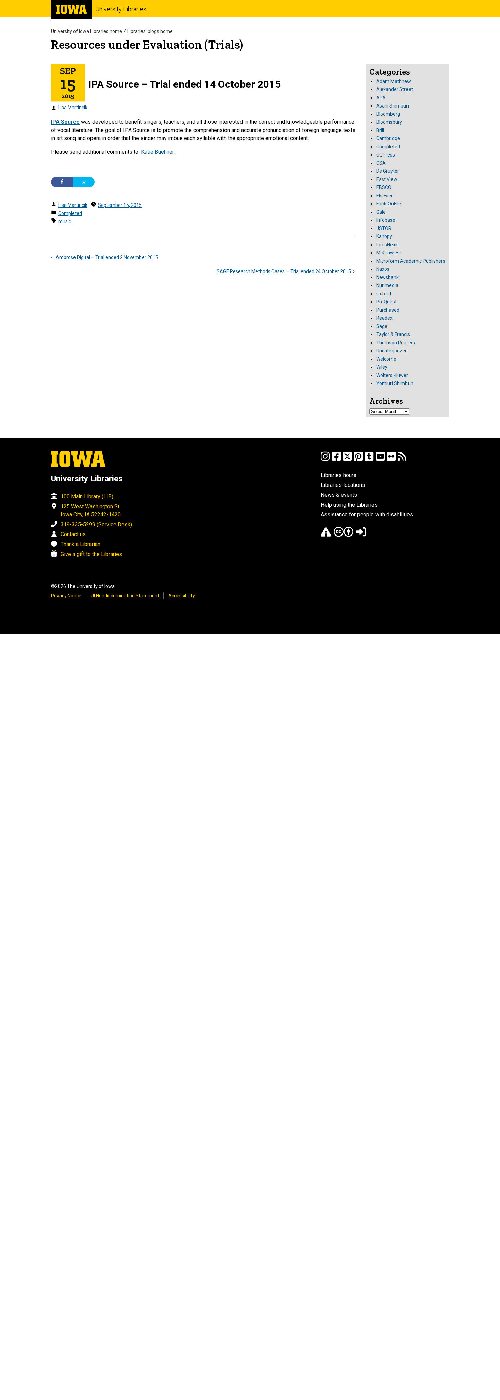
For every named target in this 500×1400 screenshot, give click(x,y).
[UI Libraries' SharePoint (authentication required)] (361, 535)
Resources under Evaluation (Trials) (147, 44)
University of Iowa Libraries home (86, 31)
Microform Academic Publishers (410, 261)
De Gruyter (387, 171)
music (64, 221)
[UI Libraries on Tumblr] (369, 459)
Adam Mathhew (393, 81)
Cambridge (388, 138)
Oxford (383, 293)
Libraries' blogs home (150, 31)
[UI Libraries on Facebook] (336, 459)
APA (381, 97)
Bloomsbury (389, 122)
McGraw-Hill (389, 253)
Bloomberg (388, 114)
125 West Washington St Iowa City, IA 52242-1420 (91, 510)
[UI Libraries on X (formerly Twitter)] (347, 459)
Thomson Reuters (395, 342)
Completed (70, 213)
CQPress (385, 155)
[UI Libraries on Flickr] (391, 459)
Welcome (386, 359)
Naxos (382, 269)
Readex (384, 318)
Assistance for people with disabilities (367, 514)
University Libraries (120, 9)
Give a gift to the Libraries (91, 554)
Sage (381, 326)
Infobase (385, 220)
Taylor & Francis (393, 334)
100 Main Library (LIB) (87, 496)
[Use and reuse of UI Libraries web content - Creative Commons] (343, 535)
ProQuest (386, 301)
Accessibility (181, 595)
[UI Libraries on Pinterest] (358, 459)
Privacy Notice (66, 595)
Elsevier (384, 195)
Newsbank (387, 277)
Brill (380, 130)
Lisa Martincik (72, 107)
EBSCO (383, 187)
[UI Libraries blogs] (402, 459)
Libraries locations (343, 485)
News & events (339, 495)
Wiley (381, 367)
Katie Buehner (157, 152)
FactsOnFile (388, 204)
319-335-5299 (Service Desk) (96, 524)
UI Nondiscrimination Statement (125, 595)
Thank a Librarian (80, 544)
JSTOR (383, 228)
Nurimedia (387, 285)
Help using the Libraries (349, 504)
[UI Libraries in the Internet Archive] (326, 535)
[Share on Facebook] (62, 182)
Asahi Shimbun (392, 106)
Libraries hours (338, 475)
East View (386, 179)
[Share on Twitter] (84, 182)
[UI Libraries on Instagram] (325, 459)
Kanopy (384, 236)
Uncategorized (392, 350)
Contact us (73, 534)
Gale (381, 212)
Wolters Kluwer (392, 375)
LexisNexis (387, 244)
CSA (381, 163)
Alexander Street (394, 89)
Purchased (387, 310)
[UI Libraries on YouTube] (380, 459)
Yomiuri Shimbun (394, 383)
